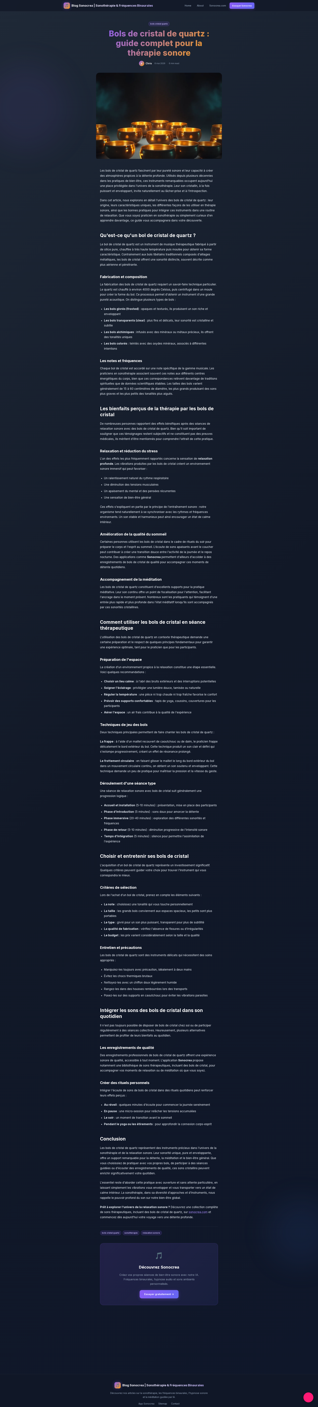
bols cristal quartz (159, 24)
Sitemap (162, 1403)
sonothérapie (131, 1233)
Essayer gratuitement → (159, 1294)
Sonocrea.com (217, 5)
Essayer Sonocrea (242, 5)
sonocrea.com (198, 1212)
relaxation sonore (151, 1233)
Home (188, 5)
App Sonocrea (146, 1403)
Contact (175, 1403)
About (200, 5)
